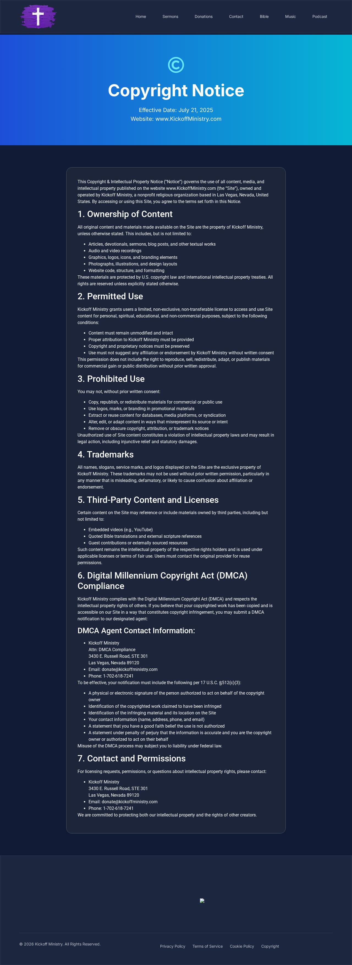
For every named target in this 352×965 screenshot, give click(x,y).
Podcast (319, 16)
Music (290, 16)
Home (141, 16)
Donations (204, 16)
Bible (264, 16)
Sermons (170, 16)
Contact (236, 16)
